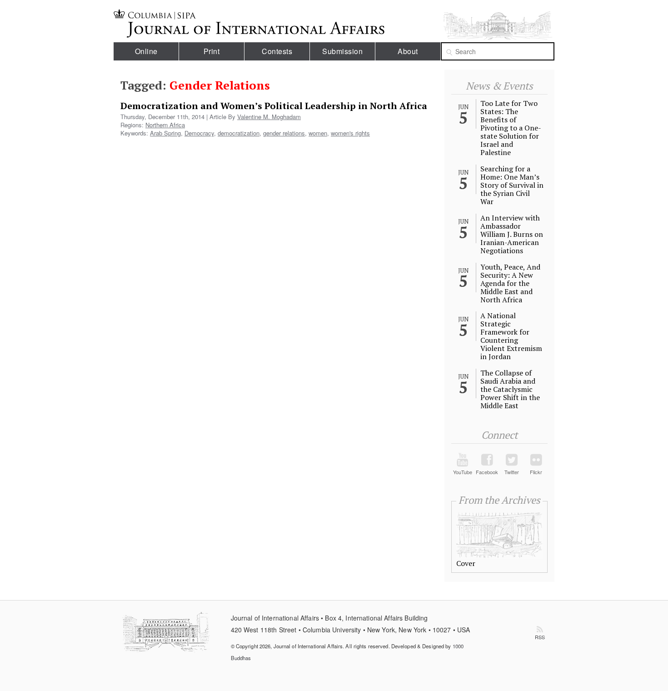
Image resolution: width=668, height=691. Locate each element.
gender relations (284, 133)
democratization (238, 133)
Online (146, 51)
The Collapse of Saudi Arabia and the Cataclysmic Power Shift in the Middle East (510, 389)
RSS (540, 637)
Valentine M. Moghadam (269, 116)
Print (212, 51)
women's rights (350, 133)
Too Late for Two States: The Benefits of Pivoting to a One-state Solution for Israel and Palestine (510, 127)
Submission (342, 51)
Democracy (199, 133)
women (318, 133)
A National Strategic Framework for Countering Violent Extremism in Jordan (511, 336)
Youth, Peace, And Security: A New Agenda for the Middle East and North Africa (510, 283)
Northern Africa (165, 124)
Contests (277, 51)
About (408, 51)
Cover (465, 563)
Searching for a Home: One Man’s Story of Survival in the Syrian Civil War (511, 185)
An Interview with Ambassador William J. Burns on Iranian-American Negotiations (511, 234)
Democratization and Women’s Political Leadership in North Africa (273, 106)
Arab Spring (165, 133)
